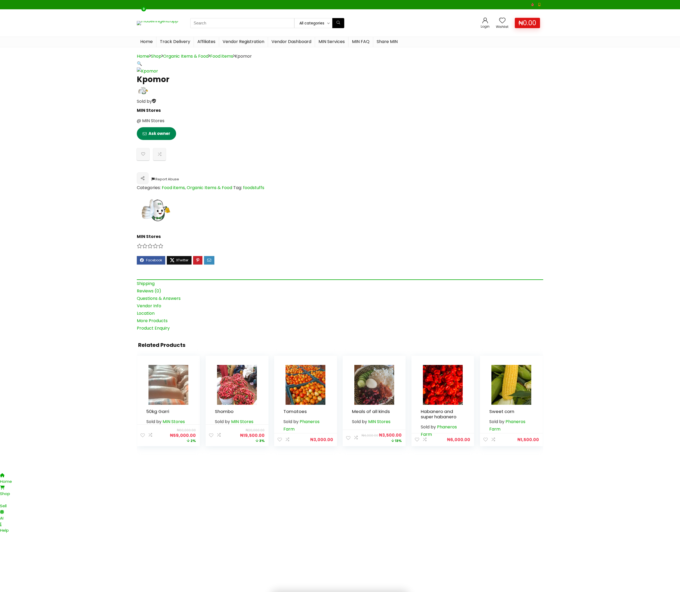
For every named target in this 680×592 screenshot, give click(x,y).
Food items (221, 56)
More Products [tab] (152, 321)
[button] (139, 64)
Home (146, 42)
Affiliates (206, 42)
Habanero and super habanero (438, 414)
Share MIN (387, 42)
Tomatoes (295, 411)
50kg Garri (157, 411)
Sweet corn (501, 411)
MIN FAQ (360, 42)
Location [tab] (146, 313)
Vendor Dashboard (291, 42)
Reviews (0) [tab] (149, 291)
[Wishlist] (502, 20)
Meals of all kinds (371, 411)
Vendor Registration (243, 42)
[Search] (338, 23)
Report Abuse (167, 179)
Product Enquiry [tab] (153, 328)
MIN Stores (149, 110)
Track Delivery (175, 42)
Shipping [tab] (146, 283)
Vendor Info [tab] (149, 306)
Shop (156, 56)
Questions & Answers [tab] (159, 298)
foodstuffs (253, 188)
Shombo (224, 411)
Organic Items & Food (186, 56)
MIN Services (331, 42)
